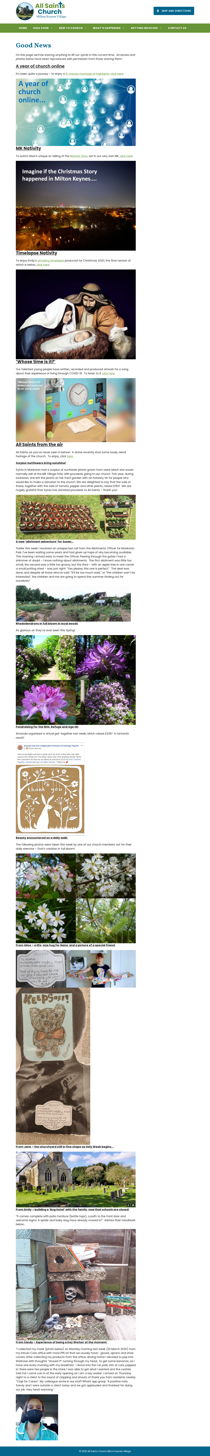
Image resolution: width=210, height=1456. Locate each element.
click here (126, 156)
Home (23, 28)
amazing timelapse (51, 260)
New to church (71, 28)
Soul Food (41, 28)
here (70, 456)
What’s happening (107, 28)
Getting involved (144, 28)
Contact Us (177, 28)
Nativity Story (79, 156)
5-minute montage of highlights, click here (94, 74)
